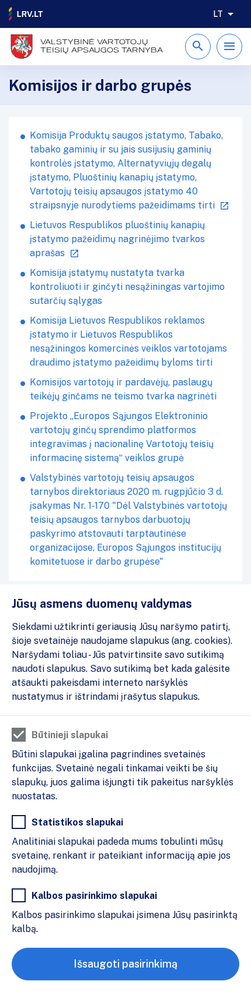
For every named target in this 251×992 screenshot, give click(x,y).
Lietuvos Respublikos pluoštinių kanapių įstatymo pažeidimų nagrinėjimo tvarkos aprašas (117, 238)
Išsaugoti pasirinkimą (125, 964)
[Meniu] (229, 46)
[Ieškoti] (198, 46)
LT (218, 14)
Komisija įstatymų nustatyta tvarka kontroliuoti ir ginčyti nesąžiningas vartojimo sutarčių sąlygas (127, 286)
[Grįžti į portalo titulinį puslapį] (26, 14)
